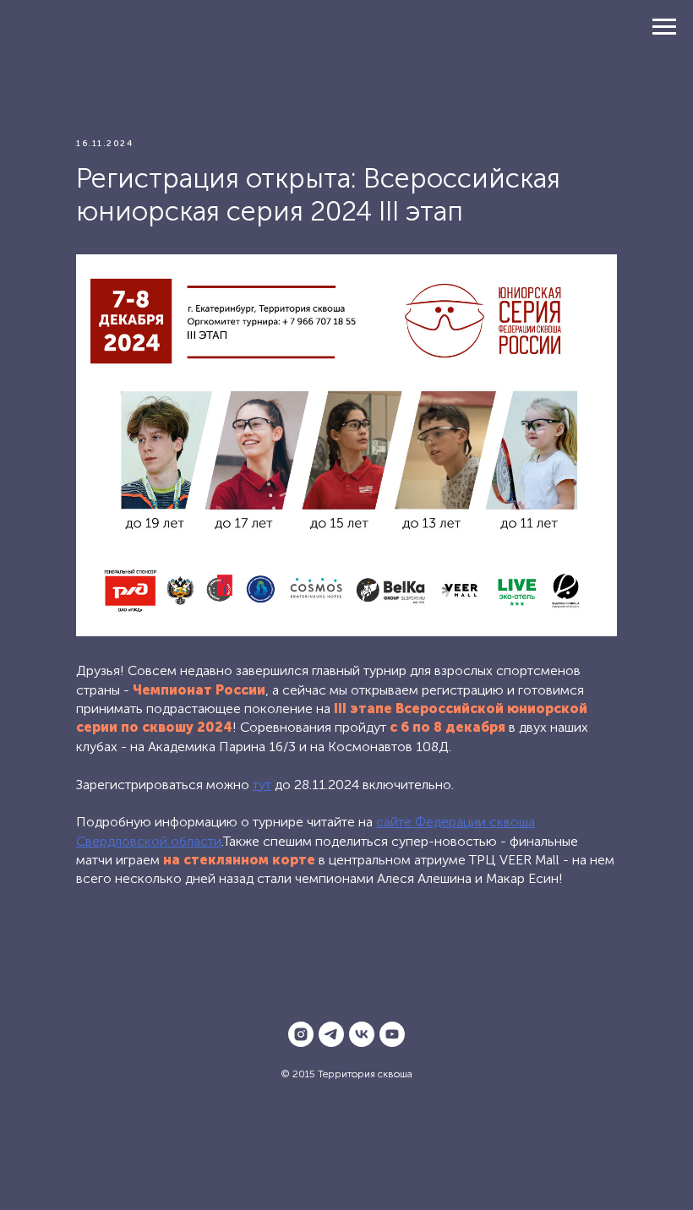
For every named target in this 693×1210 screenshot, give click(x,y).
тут (262, 785)
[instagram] (301, 1034)
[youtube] (392, 1034)
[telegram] (331, 1034)
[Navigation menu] (664, 27)
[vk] (361, 1034)
